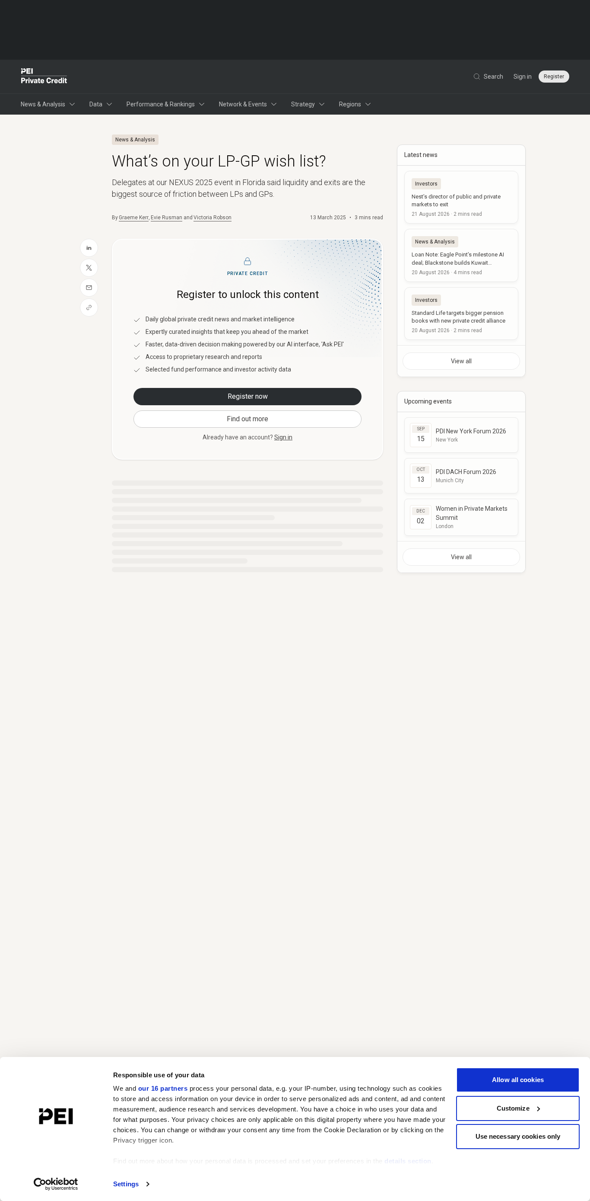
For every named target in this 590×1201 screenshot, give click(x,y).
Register (554, 77)
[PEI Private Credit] (44, 76)
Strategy (303, 104)
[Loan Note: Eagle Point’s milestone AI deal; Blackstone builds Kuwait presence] (461, 255)
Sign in (523, 76)
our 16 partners (163, 1088)
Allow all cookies (518, 1079)
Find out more (247, 419)
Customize (513, 1108)
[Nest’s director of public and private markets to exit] (461, 197)
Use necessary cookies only (518, 1136)
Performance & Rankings (161, 104)
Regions (350, 104)
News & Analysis (43, 104)
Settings (126, 1184)
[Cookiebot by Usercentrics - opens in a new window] (56, 1184)
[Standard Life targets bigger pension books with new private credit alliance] (461, 313)
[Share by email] (89, 288)
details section (407, 1161)
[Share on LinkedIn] (89, 248)
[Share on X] (89, 268)
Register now (248, 396)
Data (95, 104)
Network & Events (243, 104)
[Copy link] (89, 307)
